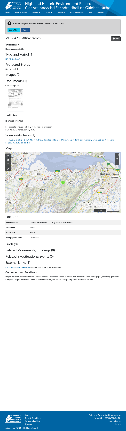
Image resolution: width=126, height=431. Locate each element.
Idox (110, 415)
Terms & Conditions (33, 418)
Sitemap (28, 424)
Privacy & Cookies (32, 421)
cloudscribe (116, 421)
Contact (100, 13)
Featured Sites (21, 13)
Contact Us (29, 415)
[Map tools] (8, 169)
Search (48, 13)
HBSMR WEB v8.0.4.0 (112, 418)
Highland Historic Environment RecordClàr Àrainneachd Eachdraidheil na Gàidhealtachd (67, 6)
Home (7, 13)
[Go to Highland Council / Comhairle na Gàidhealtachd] (13, 5)
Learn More (13, 30)
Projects (60, 13)
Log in (118, 424)
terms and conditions (105, 205)
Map (90, 13)
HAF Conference (77, 13)
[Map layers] (8, 156)
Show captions (13, 86)
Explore (35, 13)
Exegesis (101, 415)
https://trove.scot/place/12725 (17, 268)
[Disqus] (63, 316)
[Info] (8, 164)
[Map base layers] (8, 160)
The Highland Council (29, 428)
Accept (25, 30)
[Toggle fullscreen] (117, 155)
